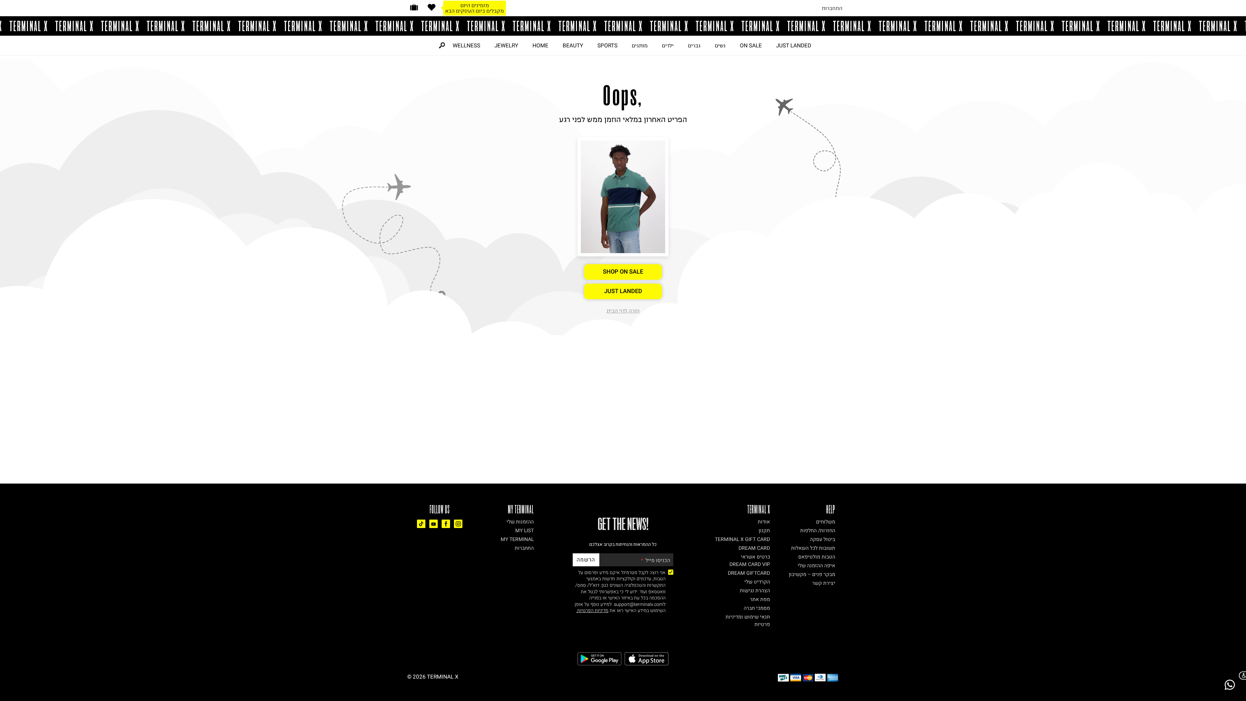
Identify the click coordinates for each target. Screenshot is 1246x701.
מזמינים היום (474, 5)
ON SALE (751, 45)
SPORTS (607, 45)
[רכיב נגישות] (1241, 675)
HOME (540, 45)
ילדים (668, 45)
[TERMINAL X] (623, 26)
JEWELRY (506, 45)
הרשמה (586, 560)
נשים (720, 45)
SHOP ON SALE (623, 271)
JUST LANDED (793, 45)
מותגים (640, 45)
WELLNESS (466, 45)
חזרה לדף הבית (623, 310)
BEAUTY (573, 45)
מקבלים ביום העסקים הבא (474, 10)
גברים (694, 45)
